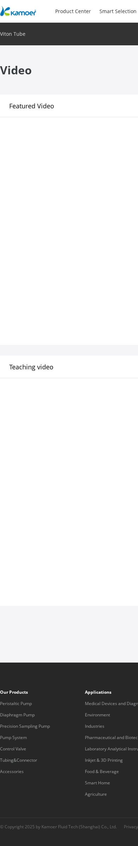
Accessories (12, 771)
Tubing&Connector (18, 760)
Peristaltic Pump (16, 703)
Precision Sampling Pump (25, 726)
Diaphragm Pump (17, 715)
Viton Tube (12, 33)
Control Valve (13, 749)
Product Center (73, 11)
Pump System (13, 737)
